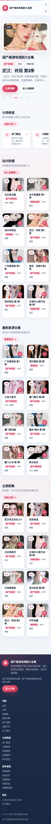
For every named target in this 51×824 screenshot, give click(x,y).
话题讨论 (6, 726)
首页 (4, 705)
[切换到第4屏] (21, 98)
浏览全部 (8, 497)
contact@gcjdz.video (12, 799)
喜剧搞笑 (6, 771)
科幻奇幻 (6, 759)
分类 (4, 709)
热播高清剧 (7, 787)
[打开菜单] (46, 11)
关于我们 (6, 730)
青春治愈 (6, 783)
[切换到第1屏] (4, 98)
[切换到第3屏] (15, 98)
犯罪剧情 (6, 779)
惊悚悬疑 (6, 751)
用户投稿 (6, 722)
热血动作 (6, 775)
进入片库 (10, 688)
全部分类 (8, 124)
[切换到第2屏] (10, 98)
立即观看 (10, 88)
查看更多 (8, 339)
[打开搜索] (46, 4)
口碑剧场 (6, 746)
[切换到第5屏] (27, 98)
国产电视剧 (8, 64)
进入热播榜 (28, 88)
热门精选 (6, 742)
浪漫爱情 (6, 755)
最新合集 (6, 718)
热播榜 (5, 714)
